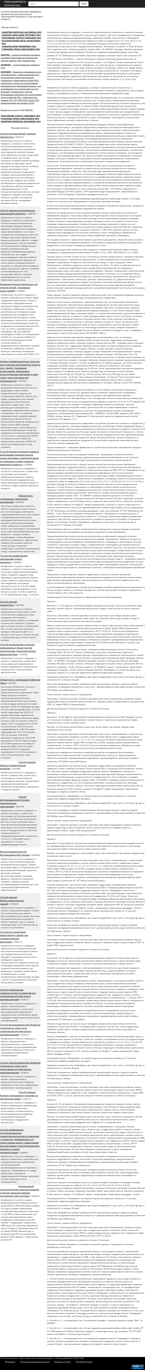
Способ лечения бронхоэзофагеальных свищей (12, 900)
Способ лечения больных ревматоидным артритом (18, 765)
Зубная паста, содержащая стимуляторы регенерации (16, 499)
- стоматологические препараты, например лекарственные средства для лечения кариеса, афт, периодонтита (21, 58)
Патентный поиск (12, 5)
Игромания (10, 1362)
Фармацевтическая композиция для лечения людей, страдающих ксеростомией (19, 287)
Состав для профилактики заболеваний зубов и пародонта (14, 559)
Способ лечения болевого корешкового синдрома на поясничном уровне (19, 1095)
